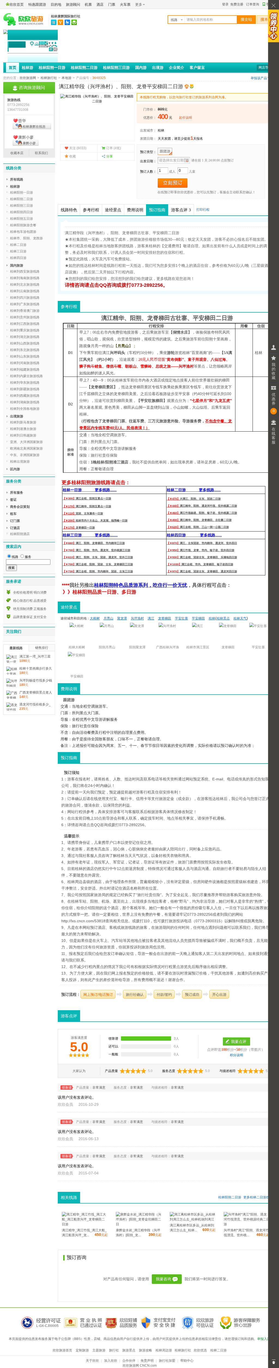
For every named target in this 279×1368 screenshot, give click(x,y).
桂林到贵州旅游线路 (25, 317)
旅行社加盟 (167, 1361)
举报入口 (263, 1339)
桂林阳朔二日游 (84, 67)
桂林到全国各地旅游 (25, 409)
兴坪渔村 (186, 366)
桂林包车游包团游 (23, 232)
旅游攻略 (145, 1350)
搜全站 (246, 19)
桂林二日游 (258, 1197)
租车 (13, 514)
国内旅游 (16, 265)
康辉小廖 (29, 143)
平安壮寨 (181, 618)
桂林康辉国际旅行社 (65, 16)
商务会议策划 (20, 507)
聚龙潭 (122, 618)
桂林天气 (240, 618)
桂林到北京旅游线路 (25, 284)
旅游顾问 (73, 4)
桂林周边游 (164, 1350)
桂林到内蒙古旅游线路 (26, 376)
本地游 (66, 78)
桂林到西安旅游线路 (25, 271)
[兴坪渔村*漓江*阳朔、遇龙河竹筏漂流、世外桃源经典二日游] (246, 1224)
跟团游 (165, 151)
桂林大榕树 (77, 647)
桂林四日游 (18, 258)
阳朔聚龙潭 (137, 647)
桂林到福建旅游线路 (25, 369)
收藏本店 (16, 153)
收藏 (72, 156)
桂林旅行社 (49, 78)
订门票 (15, 521)
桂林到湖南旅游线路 (25, 402)
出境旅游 (16, 416)
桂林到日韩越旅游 (23, 435)
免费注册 (236, 4)
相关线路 (69, 1197)
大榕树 (95, 618)
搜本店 (266, 19)
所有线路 (16, 179)
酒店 (100, 4)
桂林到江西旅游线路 (25, 324)
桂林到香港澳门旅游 (25, 311)
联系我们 (41, 153)
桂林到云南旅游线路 (25, 291)
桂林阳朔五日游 (21, 219)
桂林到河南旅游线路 (25, 363)
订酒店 (15, 528)
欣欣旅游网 (28, 78)
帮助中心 (186, 1361)
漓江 (107, 318)
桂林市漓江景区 (197, 647)
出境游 (157, 67)
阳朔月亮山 (107, 647)
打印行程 (203, 210)
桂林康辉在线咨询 (29, 127)
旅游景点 (128, 1350)
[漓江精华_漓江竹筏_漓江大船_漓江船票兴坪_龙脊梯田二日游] (85, 1224)
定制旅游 (82, 1350)
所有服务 (16, 492)
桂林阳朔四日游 (21, 212)
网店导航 (265, 67)
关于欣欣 (92, 1361)
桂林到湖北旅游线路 (25, 337)
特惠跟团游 (37, 4)
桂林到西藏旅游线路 (25, 396)
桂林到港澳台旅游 (23, 429)
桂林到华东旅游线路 (25, 382)
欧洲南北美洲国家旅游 (26, 448)
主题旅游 (98, 1350)
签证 (13, 500)
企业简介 (176, 67)
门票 (111, 4)
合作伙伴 (128, 1361)
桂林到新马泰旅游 (23, 422)
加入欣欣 (110, 1361)
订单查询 (252, 4)
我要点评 (238, 1041)
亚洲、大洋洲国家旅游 (26, 442)
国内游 (141, 67)
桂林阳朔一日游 (52, 67)
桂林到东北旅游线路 (25, 350)
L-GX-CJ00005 (47, 1326)
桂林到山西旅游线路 (25, 343)
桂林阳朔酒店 (20, 534)
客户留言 (197, 67)
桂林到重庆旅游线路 (25, 330)
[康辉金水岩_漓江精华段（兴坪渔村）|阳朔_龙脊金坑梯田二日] (139, 1224)
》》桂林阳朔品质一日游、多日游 (99, 592)
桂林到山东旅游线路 (25, 356)
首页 (12, 67)
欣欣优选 (200, 1350)
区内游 (15, 469)
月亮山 (123, 346)
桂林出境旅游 (20, 461)
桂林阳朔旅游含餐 (23, 225)
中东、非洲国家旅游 (25, 455)
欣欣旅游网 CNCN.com (140, 1365)
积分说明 (236, 1055)
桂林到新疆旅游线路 (25, 389)
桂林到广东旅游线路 (25, 304)
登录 (225, 4)
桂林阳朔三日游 (116, 67)
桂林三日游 (18, 251)
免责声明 (147, 1361)
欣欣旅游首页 (62, 1350)
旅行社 (114, 1350)
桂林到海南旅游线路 (25, 278)
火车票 (125, 4)
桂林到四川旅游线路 (25, 298)
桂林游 (27, 67)
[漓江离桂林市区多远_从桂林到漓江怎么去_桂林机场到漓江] (193, 1219)
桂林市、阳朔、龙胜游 (26, 238)
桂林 (161, 130)
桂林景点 (223, 618)
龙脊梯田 (158, 318)
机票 (88, 4)
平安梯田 (204, 318)
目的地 (56, 4)
